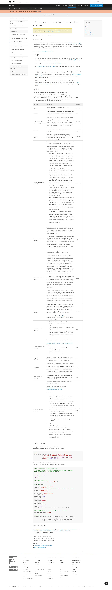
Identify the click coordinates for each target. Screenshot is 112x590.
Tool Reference (29, 8)
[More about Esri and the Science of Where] (13, 560)
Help (23, 8)
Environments (88, 32)
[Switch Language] (98, 2)
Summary (87, 24)
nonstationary (58, 63)
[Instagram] (13, 570)
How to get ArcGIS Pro (96, 5)
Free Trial (86, 5)
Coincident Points (41, 529)
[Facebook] (10, 567)
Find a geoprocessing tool (40, 547)
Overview (58, 5)
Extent (57, 529)
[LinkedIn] (16, 567)
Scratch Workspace (59, 530)
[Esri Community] (10, 570)
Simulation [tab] (13, 68)
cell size (48, 139)
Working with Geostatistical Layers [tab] (19, 74)
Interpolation (37, 17)
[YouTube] (16, 570)
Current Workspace (50, 529)
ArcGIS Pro (11, 5)
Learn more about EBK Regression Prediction (43, 51)
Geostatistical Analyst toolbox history (17, 28)
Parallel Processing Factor (48, 530)
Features (65, 5)
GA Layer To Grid (39, 75)
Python (36, 8)
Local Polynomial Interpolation (18, 57)
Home (10, 8)
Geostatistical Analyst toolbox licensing (18, 26)
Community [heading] (37, 556)
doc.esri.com (39, 11)
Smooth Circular (51, 66)
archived (51, 30)
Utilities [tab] (13, 71)
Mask (74, 529)
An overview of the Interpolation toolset (18, 35)
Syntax (86, 28)
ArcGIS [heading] (24, 556)
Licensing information (90, 34)
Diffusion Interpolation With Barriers (19, 38)
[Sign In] (102, 1)
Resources (71, 5)
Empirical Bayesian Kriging (17, 44)
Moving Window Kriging (17, 60)
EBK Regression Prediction (17, 41)
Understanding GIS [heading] (52, 556)
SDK (41, 8)
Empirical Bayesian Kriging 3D (18, 46)
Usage (86, 26)
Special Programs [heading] (76, 556)
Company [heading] (62, 556)
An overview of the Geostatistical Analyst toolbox (18, 22)
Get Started (17, 8)
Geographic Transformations (66, 529)
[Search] (94, 2)
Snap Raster (67, 530)
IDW (13, 52)
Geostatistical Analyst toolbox (27, 17)
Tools (18, 17)
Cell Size (35, 529)
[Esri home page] (12, 2)
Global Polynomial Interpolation (18, 49)
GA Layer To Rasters (75, 59)
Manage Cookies (70, 586)
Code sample (88, 30)
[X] (13, 567)
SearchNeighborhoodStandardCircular (54, 388)
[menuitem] (28, 560)
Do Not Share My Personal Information (86, 586)
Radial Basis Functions (16, 63)
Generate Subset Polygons (60, 315)
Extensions (79, 5)
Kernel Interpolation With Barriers (19, 55)
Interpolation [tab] (14, 31)
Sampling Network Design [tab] (17, 66)
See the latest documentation (53, 31)
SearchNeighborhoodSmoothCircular (54, 389)
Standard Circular (42, 66)
